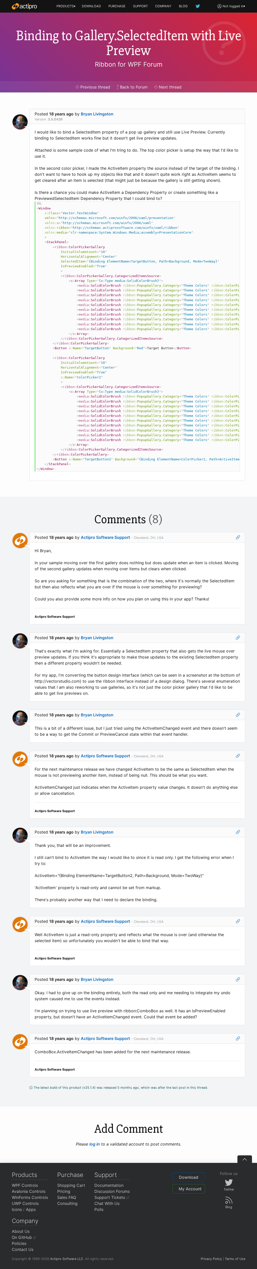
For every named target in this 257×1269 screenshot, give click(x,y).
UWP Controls (25, 1203)
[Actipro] (24, 6)
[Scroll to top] (244, 1159)
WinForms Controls (30, 1197)
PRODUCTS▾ (66, 6)
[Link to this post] (238, 537)
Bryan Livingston (97, 113)
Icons (17, 1209)
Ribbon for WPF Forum (128, 64)
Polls (98, 1209)
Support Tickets (110, 1197)
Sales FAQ (66, 1197)
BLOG (183, 6)
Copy (233, 206)
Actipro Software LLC (66, 1259)
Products (24, 1174)
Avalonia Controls (28, 1191)
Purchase (70, 1174)
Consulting (67, 1203)
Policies (19, 1243)
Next (169, 87)
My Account (190, 1188)
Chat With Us (106, 1203)
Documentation (108, 1185)
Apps (31, 1209)
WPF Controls (25, 1185)
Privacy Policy (211, 1259)
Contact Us (22, 1249)
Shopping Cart (71, 1185)
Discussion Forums (112, 1191)
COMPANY (163, 6)
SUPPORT (140, 6)
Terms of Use (235, 1259)
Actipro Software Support (105, 537)
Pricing (63, 1191)
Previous (94, 87)
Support (105, 1174)
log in (94, 1144)
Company (25, 1220)
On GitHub (22, 1237)
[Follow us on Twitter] (198, 6)
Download (188, 1177)
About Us (21, 1231)
